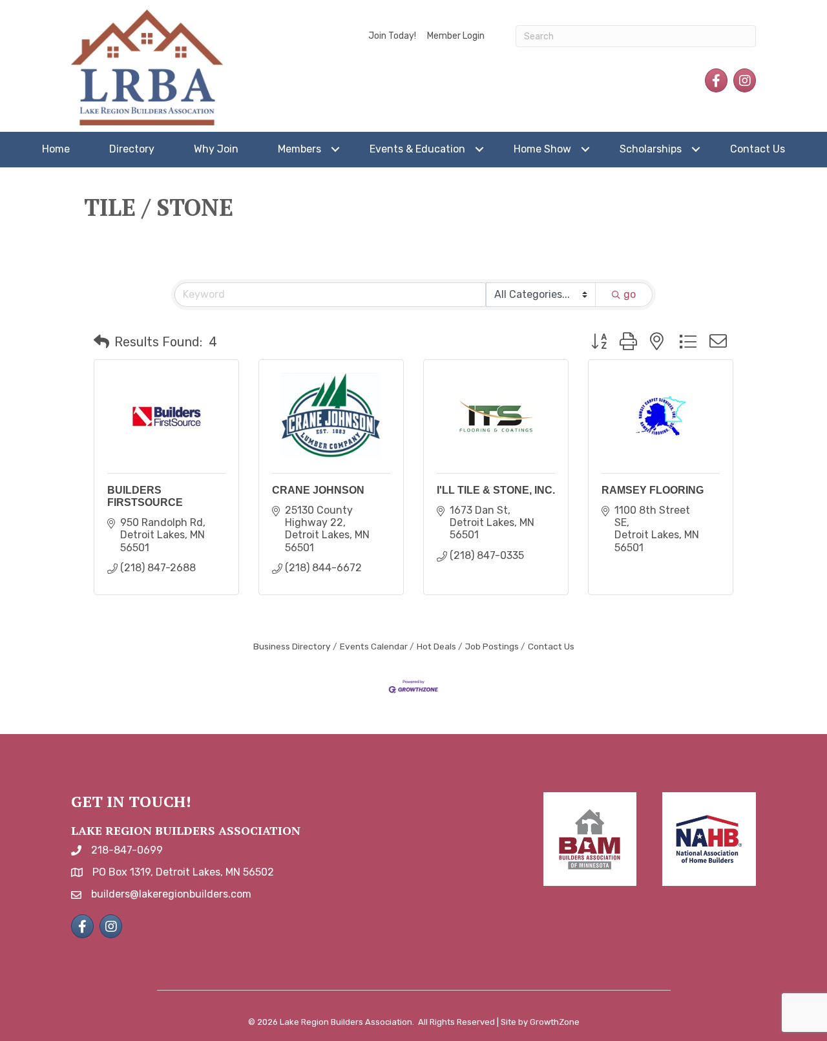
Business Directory (292, 646)
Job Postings (492, 646)
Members (299, 149)
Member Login (456, 35)
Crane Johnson (318, 490)
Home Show (542, 149)
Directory (131, 149)
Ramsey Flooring (653, 490)
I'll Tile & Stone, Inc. (496, 490)
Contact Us (757, 149)
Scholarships (651, 149)
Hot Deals (436, 646)
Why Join (216, 149)
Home (56, 149)
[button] (101, 341)
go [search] (629, 294)
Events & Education (417, 149)
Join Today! (392, 35)
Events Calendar (374, 646)
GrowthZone (555, 1022)
